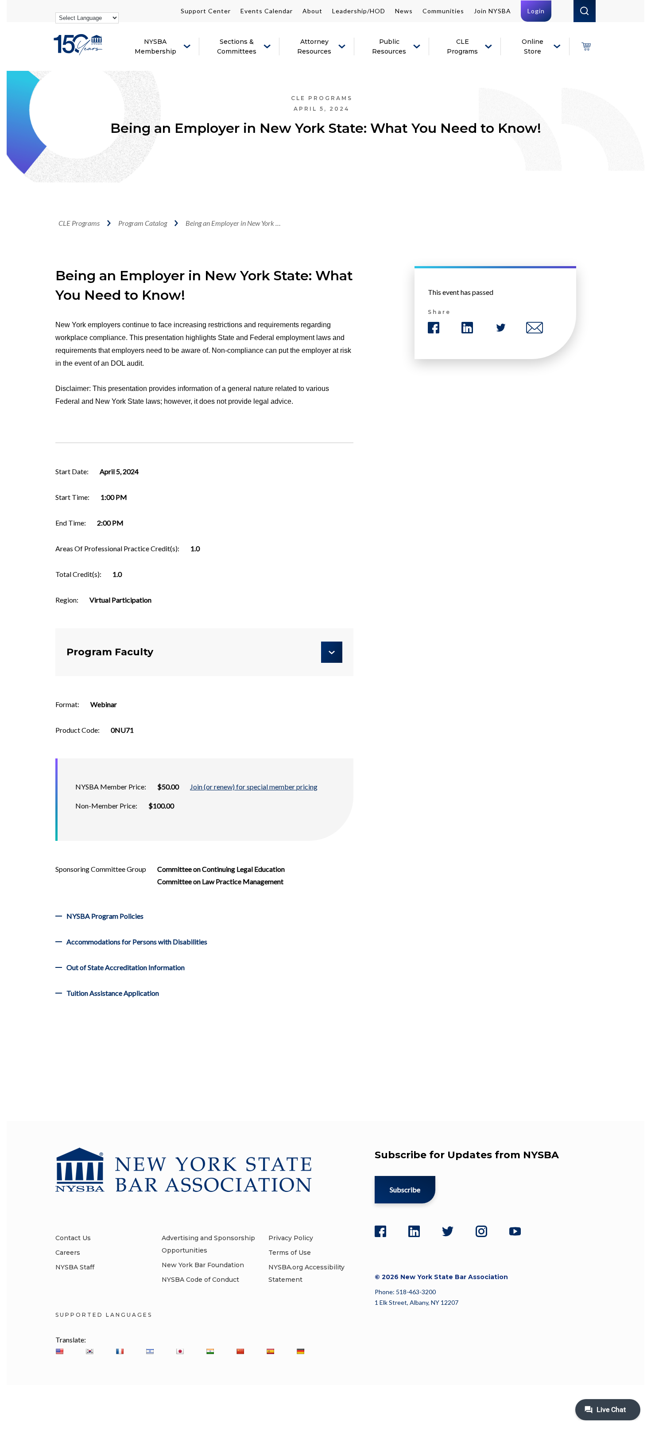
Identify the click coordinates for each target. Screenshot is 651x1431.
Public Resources (389, 46)
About (312, 11)
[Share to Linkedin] (467, 327)
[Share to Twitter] (501, 327)
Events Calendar (266, 11)
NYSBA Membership (155, 46)
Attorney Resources (314, 46)
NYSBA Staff (74, 1267)
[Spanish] (270, 1351)
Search (585, 11)
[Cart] (586, 46)
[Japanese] (180, 1351)
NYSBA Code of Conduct (200, 1280)
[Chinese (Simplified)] (240, 1351)
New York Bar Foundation (203, 1265)
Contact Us (73, 1238)
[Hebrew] (150, 1351)
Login (536, 11)
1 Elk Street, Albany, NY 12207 (416, 1302)
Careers (67, 1253)
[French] (120, 1351)
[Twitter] (447, 1231)
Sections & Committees (236, 46)
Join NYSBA (492, 11)
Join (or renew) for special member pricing (254, 786)
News (404, 11)
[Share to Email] (534, 327)
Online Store (532, 46)
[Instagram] (481, 1231)
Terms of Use (289, 1253)
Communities (443, 11)
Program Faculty (109, 652)
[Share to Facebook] (433, 327)
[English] (59, 1351)
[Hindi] (210, 1351)
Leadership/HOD (358, 11)
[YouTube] (515, 1231)
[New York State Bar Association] (79, 51)
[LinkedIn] (414, 1231)
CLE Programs (462, 46)
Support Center (206, 11)
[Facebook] (380, 1231)
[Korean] (89, 1351)
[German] (300, 1351)
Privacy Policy (290, 1238)
